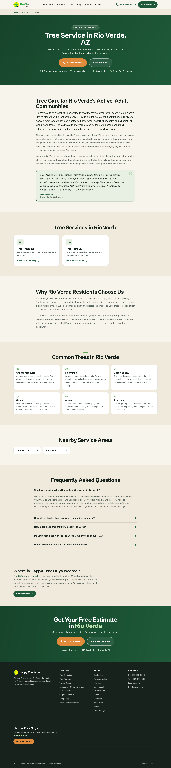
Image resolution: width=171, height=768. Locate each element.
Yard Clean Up (65, 691)
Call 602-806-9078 (136, 675)
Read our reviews (135, 687)
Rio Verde (98, 699)
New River (98, 703)
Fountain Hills (99, 691)
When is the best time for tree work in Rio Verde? (85, 544)
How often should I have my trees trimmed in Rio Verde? (85, 518)
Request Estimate (100, 641)
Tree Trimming (65, 675)
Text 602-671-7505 (136, 679)
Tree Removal (65, 679)
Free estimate (134, 683)
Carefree (98, 695)
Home (15, 12)
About (88, 4)
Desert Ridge (99, 710)
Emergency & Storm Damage (71, 687)
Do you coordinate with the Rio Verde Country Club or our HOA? (85, 535)
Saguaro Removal (66, 695)
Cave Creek (99, 687)
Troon (96, 707)
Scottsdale (98, 675)
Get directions (24, 593)
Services (48, 4)
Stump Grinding (65, 683)
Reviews (98, 4)
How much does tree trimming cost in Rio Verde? (85, 526)
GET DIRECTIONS (24, 741)
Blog (79, 4)
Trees (71, 4)
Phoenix (97, 683)
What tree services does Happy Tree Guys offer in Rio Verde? (85, 490)
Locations (25, 12)
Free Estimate (148, 4)
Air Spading (64, 699)
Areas (61, 4)
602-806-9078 (73, 62)
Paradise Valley (100, 679)
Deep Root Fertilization (69, 703)
